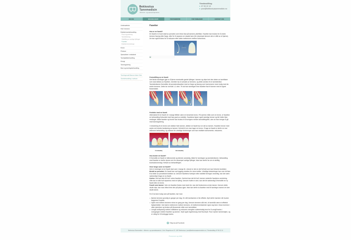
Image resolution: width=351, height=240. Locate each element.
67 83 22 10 (219, 230)
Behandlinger (153, 19)
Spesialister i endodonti (128, 54)
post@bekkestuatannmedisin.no (196, 230)
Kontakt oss (219, 19)
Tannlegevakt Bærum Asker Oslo (131, 75)
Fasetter (124, 41)
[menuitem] (132, 19)
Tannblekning (126, 37)
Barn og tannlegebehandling (130, 68)
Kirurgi (123, 61)
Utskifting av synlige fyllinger (131, 39)
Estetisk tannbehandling (128, 32)
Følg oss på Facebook (176, 223)
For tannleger (197, 19)
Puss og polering (127, 34)
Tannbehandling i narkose (129, 78)
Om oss (131, 19)
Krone (123, 48)
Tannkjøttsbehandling (128, 58)
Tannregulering (125, 65)
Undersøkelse (125, 25)
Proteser (123, 51)
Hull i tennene (125, 29)
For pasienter (175, 19)
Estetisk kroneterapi (128, 44)
